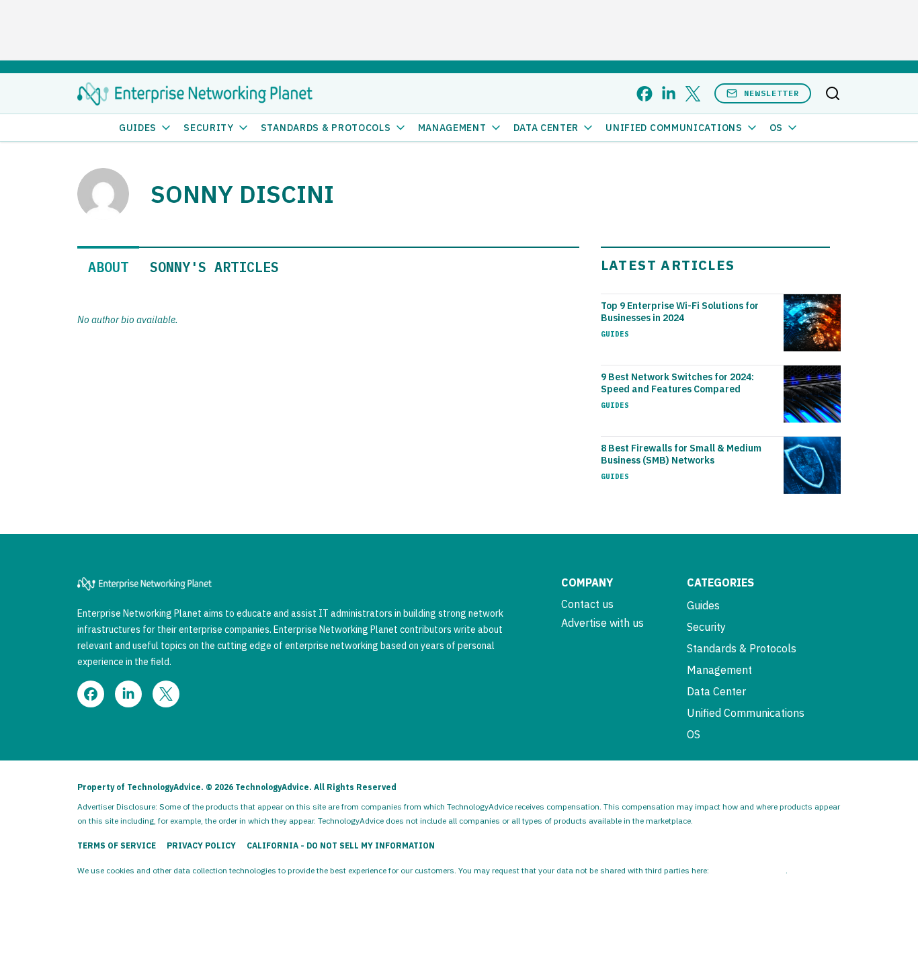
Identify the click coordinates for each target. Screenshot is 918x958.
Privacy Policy (201, 845)
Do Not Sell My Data (748, 870)
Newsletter (771, 93)
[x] (693, 93)
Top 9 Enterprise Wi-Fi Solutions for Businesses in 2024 (680, 312)
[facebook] (644, 93)
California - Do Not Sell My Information (341, 845)
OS (776, 128)
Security (208, 128)
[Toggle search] (833, 93)
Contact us (587, 604)
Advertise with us (602, 622)
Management (452, 128)
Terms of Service (116, 845)
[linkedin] (669, 93)
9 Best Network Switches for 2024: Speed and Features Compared (677, 383)
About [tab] (108, 267)
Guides (138, 128)
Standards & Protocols (326, 128)
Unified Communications (674, 128)
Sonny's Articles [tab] (214, 267)
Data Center (546, 128)
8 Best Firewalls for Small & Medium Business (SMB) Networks (681, 454)
